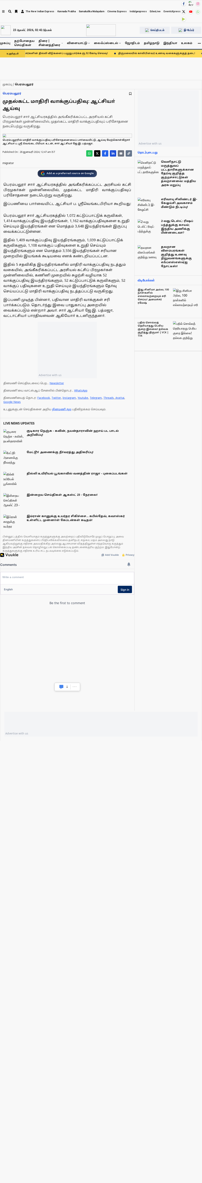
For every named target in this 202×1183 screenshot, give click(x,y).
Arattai (119, 398)
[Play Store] (183, 19)
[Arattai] (190, 3)
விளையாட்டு (77, 43)
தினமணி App (61, 409)
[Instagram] (197, 3)
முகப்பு (5, 43)
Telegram (96, 398)
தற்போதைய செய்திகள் (24, 43)
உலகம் (186, 43)
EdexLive (155, 11)
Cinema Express (117, 11)
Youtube (83, 398)
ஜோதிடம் (132, 43)
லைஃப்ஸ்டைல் (106, 43)
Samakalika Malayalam (91, 11)
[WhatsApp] (197, 11)
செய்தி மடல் (157, 30)
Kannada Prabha (66, 11)
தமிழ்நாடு (151, 43)
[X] (183, 11)
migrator (8, 163)
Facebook (43, 398)
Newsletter (57, 383)
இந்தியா (170, 43)
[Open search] (10, 11)
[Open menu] (3, 11)
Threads (108, 398)
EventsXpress (172, 11)
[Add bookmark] (130, 93)
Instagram (69, 398)
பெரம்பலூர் (12, 93)
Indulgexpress (138, 11)
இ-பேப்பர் (189, 30)
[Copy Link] (129, 153)
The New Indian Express (40, 11)
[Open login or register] (22, 11)
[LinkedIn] (113, 153)
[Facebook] (183, 3)
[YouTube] (190, 11)
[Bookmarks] (16, 11)
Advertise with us (50, 375)
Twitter (56, 398)
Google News (12, 402)
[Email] (121, 153)
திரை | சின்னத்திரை (49, 43)
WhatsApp (80, 390)
